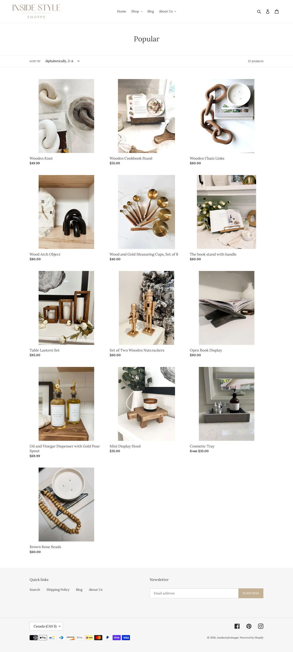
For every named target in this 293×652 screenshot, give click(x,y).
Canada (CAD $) (45, 626)
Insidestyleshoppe (228, 637)
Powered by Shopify (251, 637)
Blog (79, 590)
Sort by (35, 61)
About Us (96, 590)
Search (35, 590)
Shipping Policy (58, 590)
